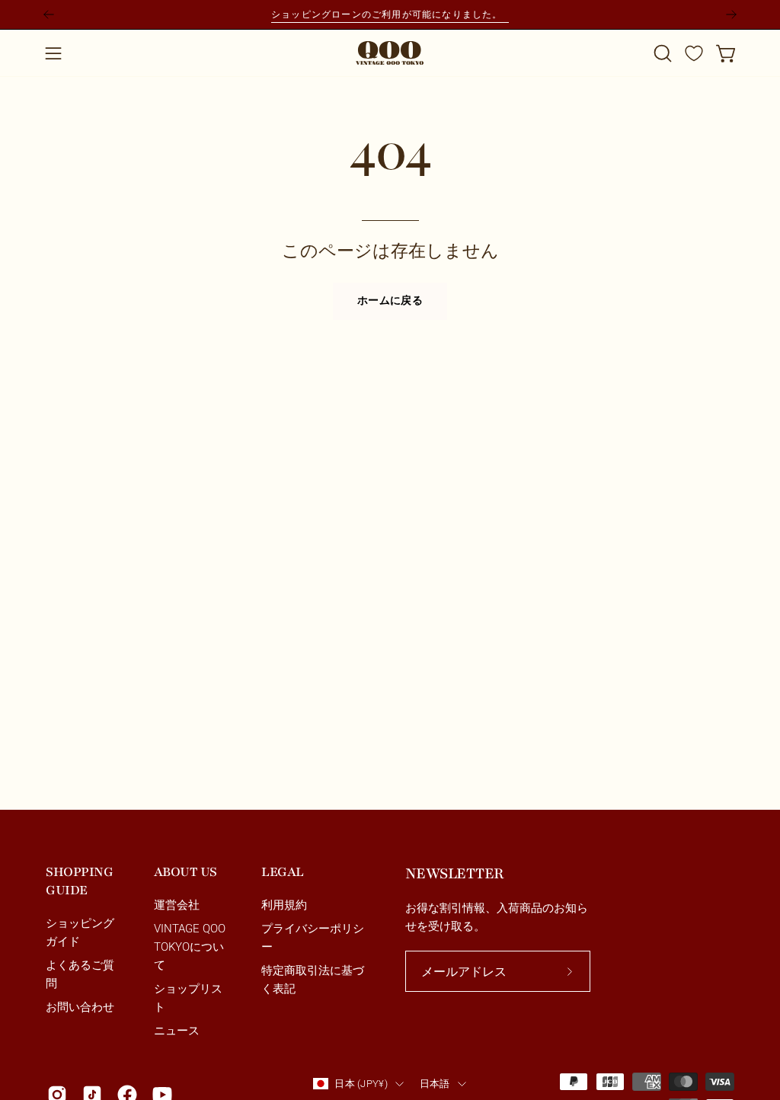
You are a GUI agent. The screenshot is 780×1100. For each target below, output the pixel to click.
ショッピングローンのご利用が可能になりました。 (390, 14)
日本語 (435, 1083)
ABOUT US (185, 872)
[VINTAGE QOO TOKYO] (390, 53)
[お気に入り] (694, 53)
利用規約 (284, 905)
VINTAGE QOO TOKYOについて (189, 948)
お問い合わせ (80, 1008)
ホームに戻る (390, 301)
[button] (661, 53)
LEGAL (282, 872)
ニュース (177, 1031)
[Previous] (49, 14)
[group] (390, 14)
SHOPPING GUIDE (79, 881)
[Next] (731, 14)
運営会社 (177, 905)
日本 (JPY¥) (360, 1083)
